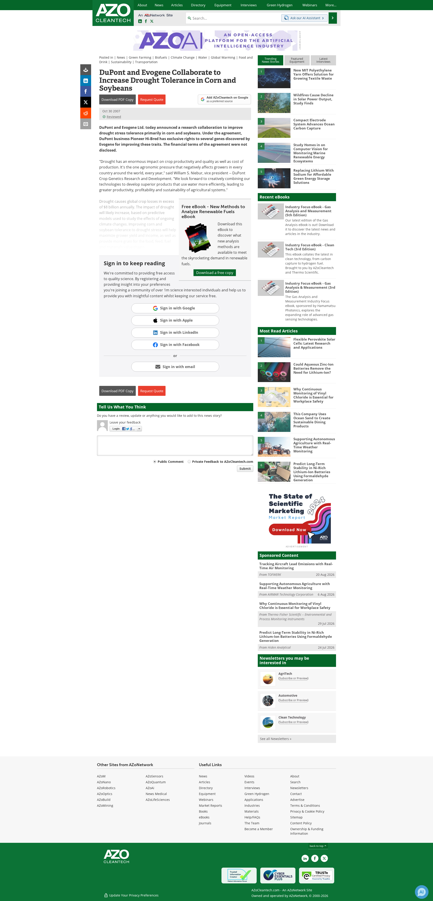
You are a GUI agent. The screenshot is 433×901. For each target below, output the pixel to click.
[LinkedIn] (85, 80)
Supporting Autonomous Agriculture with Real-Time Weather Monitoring (314, 445)
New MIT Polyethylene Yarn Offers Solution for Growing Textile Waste (313, 74)
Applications (253, 799)
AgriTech (285, 673)
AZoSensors (154, 776)
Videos (249, 776)
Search (295, 782)
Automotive (288, 695)
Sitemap (296, 817)
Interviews (252, 788)
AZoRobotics (106, 788)
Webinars (206, 799)
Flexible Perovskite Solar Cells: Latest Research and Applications (314, 343)
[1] (274, 78)
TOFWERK (274, 574)
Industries (252, 805)
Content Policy (301, 823)
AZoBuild (104, 799)
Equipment (207, 794)
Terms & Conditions (305, 805)
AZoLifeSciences (158, 799)
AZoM (101, 776)
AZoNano (104, 782)
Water (202, 57)
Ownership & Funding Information (306, 831)
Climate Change (183, 57)
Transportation (146, 62)
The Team (251, 823)
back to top (317, 846)
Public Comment (171, 461)
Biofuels (161, 57)
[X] (85, 102)
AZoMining (105, 805)
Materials (251, 811)
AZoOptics (104, 794)
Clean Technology (292, 717)
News (121, 57)
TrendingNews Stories (270, 60)
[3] (274, 127)
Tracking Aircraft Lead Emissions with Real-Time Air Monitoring (296, 566)
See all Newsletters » (275, 739)
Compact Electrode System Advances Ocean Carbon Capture (314, 124)
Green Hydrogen (256, 794)
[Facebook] (85, 91)
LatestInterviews (323, 60)
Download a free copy (214, 272)
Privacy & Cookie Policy (307, 811)
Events (249, 782)
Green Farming (140, 57)
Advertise (297, 799)
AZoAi (150, 788)
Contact (296, 794)
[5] (274, 178)
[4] (274, 152)
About (294, 776)
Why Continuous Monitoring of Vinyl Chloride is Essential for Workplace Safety (313, 395)
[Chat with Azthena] (421, 892)
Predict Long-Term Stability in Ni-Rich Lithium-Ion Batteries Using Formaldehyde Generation (311, 471)
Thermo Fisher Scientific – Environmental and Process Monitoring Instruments (295, 616)
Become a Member (258, 829)
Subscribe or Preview (293, 678)
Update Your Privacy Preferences (133, 895)
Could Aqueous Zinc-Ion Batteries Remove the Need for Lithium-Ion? (313, 368)
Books (203, 811)
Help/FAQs (252, 817)
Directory (206, 788)
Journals (205, 823)
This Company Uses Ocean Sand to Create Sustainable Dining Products (311, 420)
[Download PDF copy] (85, 69)
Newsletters (299, 788)
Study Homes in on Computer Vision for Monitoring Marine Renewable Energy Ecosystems (310, 153)
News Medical (156, 794)
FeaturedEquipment (297, 60)
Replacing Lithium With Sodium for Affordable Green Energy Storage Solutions (313, 176)
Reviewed (114, 117)
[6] (274, 471)
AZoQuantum (156, 782)
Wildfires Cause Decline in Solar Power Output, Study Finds (313, 99)
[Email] (85, 123)
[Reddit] (85, 113)
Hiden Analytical (279, 647)
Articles (204, 782)
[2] (274, 103)
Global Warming (223, 57)
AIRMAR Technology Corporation (290, 594)
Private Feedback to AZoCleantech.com (222, 461)
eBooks (204, 817)
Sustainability (121, 62)
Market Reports (210, 805)
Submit (245, 468)
